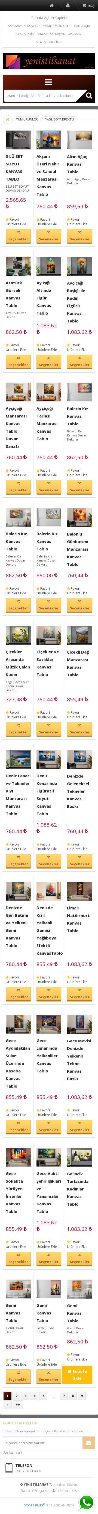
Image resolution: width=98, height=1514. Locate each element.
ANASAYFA (14, 26)
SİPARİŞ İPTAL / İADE (49, 42)
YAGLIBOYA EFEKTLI (59, 119)
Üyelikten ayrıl (12, 1452)
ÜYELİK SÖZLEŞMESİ (34, 1491)
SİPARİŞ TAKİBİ (25, 34)
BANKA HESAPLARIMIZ (51, 34)
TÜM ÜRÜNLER (27, 119)
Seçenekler (18, 239)
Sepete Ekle (79, 1375)
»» (18, 1404)
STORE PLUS (34, 1505)
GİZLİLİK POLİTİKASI (64, 1491)
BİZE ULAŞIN (82, 26)
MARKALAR (75, 34)
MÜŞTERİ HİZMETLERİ (57, 26)
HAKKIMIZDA (31, 26)
